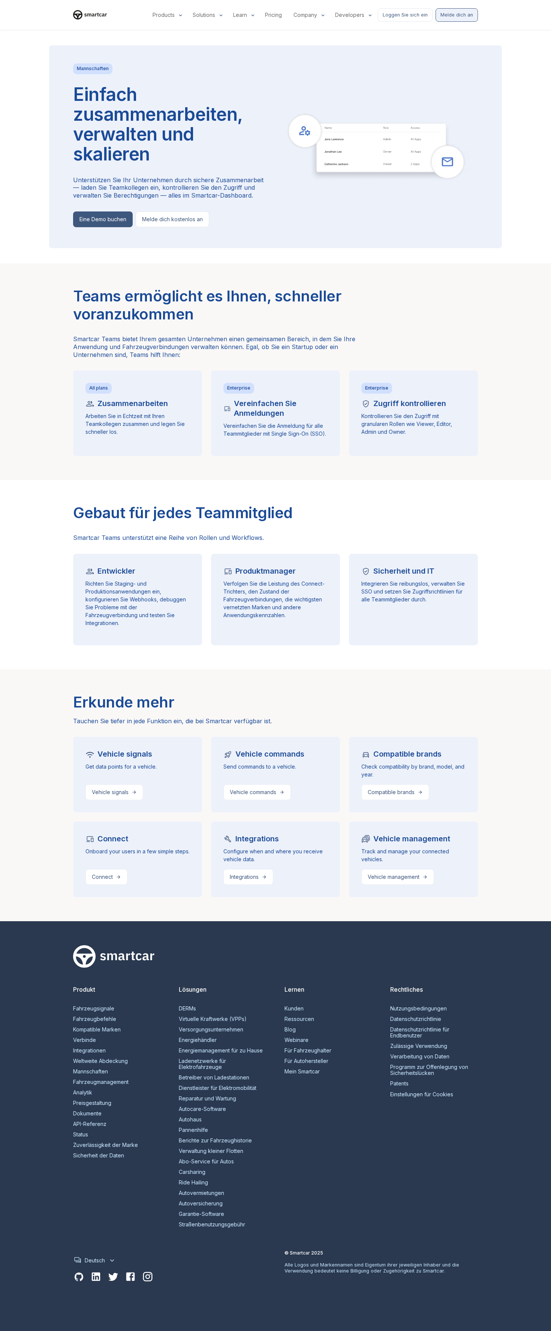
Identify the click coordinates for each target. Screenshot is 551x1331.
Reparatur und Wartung (207, 1099)
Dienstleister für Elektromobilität (217, 1088)
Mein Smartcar (302, 1072)
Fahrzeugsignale (93, 1009)
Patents (399, 1084)
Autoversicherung (201, 1204)
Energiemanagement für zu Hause (221, 1051)
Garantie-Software (201, 1214)
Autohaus (190, 1120)
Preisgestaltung (92, 1103)
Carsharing (192, 1172)
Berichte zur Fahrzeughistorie (215, 1141)
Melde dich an (456, 15)
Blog (290, 1030)
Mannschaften (90, 1072)
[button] (168, 15)
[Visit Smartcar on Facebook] (130, 1277)
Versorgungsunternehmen (211, 1030)
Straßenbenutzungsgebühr (212, 1225)
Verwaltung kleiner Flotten (211, 1151)
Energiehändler (198, 1040)
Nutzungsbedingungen (418, 1009)
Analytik (82, 1093)
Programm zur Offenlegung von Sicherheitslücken (429, 1070)
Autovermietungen (201, 1193)
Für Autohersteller (306, 1061)
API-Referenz (89, 1124)
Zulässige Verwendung (418, 1046)
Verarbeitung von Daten (419, 1057)
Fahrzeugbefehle (94, 1019)
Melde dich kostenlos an (172, 219)
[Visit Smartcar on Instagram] (147, 1277)
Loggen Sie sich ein (405, 15)
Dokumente (87, 1114)
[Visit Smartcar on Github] (78, 1277)
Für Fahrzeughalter (307, 1051)
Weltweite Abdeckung (100, 1061)
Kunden (294, 1009)
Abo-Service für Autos (206, 1162)
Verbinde (84, 1040)
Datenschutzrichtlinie (415, 1019)
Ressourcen (299, 1019)
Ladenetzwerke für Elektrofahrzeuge (202, 1064)
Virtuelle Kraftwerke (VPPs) (213, 1019)
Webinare (296, 1040)
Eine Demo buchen (102, 219)
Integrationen (89, 1051)
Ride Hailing (193, 1183)
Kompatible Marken (97, 1030)
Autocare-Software (202, 1109)
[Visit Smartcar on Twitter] (113, 1277)
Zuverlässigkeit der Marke (105, 1145)
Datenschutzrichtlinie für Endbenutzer (419, 1033)
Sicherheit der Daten (98, 1156)
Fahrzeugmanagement (101, 1082)
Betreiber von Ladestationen (214, 1078)
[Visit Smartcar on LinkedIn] (96, 1277)
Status (80, 1135)
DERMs (187, 1009)
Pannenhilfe (193, 1130)
